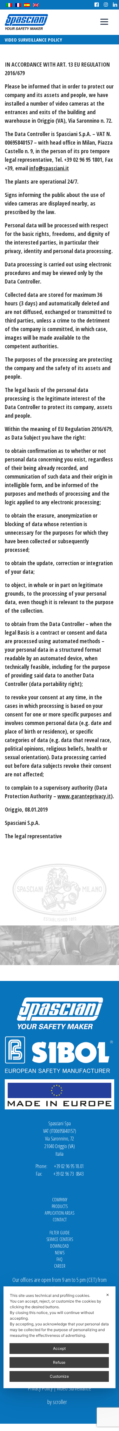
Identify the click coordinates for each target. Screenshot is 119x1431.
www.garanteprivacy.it (84, 796)
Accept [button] (59, 1348)
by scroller (57, 1402)
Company (59, 1200)
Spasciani (26, 22)
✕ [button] (107, 1294)
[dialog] (59, 1337)
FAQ (59, 1259)
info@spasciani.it (49, 168)
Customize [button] (59, 1376)
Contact (60, 1220)
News (59, 1253)
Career (59, 1266)
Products (60, 1206)
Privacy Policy (40, 1388)
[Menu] (104, 21)
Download (59, 1246)
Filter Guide (60, 1233)
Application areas (59, 1213)
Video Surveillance (74, 1388)
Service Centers (59, 1239)
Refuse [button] (59, 1362)
